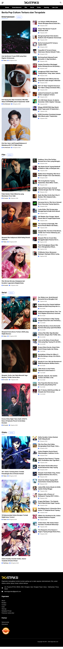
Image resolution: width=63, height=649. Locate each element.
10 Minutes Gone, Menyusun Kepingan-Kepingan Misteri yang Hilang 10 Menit (48, 254)
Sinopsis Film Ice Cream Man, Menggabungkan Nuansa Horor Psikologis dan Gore (48, 239)
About (3, 600)
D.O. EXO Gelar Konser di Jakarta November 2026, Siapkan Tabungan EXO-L (49, 101)
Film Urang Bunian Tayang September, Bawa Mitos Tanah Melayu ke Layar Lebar (48, 182)
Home (7, 7)
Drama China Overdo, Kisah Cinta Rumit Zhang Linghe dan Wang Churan (48, 349)
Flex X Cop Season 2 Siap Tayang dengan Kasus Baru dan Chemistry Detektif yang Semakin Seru (49, 320)
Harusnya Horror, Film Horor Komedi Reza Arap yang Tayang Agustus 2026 (49, 204)
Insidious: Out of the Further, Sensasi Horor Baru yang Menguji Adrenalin (48, 161)
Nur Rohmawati (6, 104)
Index (3, 607)
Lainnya (19, 17)
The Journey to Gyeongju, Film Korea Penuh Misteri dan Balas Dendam (48, 225)
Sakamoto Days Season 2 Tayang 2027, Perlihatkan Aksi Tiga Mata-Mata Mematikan (49, 460)
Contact (4, 605)
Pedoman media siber (8, 613)
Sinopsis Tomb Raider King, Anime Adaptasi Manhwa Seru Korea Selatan (49, 474)
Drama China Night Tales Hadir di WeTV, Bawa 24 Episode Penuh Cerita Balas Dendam (14, 421)
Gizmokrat (5, 624)
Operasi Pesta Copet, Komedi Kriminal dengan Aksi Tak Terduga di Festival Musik (49, 189)
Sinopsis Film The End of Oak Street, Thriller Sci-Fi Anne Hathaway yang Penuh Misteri (49, 232)
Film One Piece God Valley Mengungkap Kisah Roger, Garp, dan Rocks (48, 446)
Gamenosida (5, 622)
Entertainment (16, 7)
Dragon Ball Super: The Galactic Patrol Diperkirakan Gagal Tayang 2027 (48, 503)
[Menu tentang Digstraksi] (3, 3)
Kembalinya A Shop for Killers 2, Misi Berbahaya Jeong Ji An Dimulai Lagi (49, 356)
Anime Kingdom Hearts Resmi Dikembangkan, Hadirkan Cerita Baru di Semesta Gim (48, 453)
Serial (32, 7)
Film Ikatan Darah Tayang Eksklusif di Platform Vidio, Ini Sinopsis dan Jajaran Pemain (49, 168)
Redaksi (4, 602)
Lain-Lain (55, 7)
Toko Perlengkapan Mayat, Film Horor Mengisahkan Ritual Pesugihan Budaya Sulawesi (48, 246)
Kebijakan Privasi (6, 611)
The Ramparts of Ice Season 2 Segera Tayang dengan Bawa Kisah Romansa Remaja (49, 531)
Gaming (46, 7)
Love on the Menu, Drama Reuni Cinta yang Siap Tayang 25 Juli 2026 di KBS (49, 342)
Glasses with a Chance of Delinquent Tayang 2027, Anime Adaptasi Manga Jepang (48, 496)
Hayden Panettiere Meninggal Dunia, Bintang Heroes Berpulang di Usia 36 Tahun (49, 66)
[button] (60, 3)
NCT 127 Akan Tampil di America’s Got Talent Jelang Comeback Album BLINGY (49, 87)
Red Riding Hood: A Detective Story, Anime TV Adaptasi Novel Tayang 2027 (49, 510)
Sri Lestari (5, 198)
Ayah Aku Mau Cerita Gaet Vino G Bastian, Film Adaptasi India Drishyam (48, 197)
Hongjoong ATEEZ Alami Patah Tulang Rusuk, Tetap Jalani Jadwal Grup (49, 73)
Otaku (39, 7)
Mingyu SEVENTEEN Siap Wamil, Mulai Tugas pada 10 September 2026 (48, 109)
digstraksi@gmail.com (14, 591)
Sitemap (4, 609)
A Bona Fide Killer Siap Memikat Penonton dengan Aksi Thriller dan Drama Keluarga (49, 334)
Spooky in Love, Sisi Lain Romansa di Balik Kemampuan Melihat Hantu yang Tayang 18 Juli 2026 (49, 363)
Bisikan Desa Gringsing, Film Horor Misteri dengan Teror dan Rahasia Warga (49, 175)
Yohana (5, 60)
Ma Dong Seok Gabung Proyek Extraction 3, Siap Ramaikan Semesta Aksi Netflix (48, 59)
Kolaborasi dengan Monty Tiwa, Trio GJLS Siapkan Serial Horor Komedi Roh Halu (49, 313)
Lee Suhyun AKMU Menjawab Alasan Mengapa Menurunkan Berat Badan (49, 23)
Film (26, 7)
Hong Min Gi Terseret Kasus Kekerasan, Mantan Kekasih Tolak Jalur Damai (48, 52)
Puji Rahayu (6, 563)
